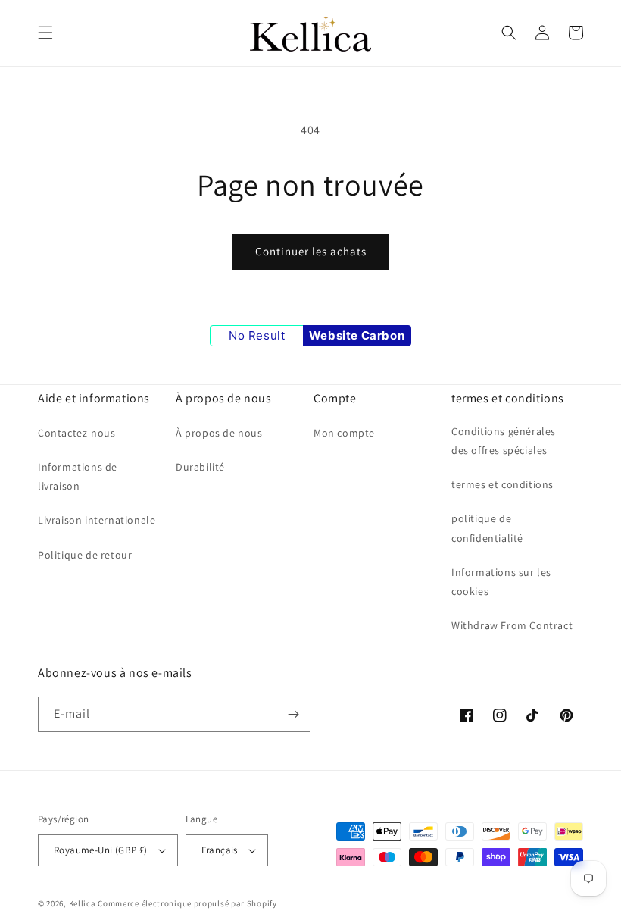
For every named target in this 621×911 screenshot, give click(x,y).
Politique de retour (85, 555)
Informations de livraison (77, 476)
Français (219, 850)
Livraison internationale (96, 520)
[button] (45, 32)
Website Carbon (356, 335)
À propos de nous (219, 433)
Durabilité (200, 467)
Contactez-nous (76, 433)
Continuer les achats (311, 251)
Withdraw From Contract (512, 625)
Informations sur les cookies (501, 581)
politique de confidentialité (487, 528)
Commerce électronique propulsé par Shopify (187, 903)
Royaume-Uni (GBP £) (101, 850)
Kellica (82, 903)
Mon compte (344, 433)
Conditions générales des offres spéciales (503, 440)
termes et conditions (502, 484)
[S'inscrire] (293, 714)
